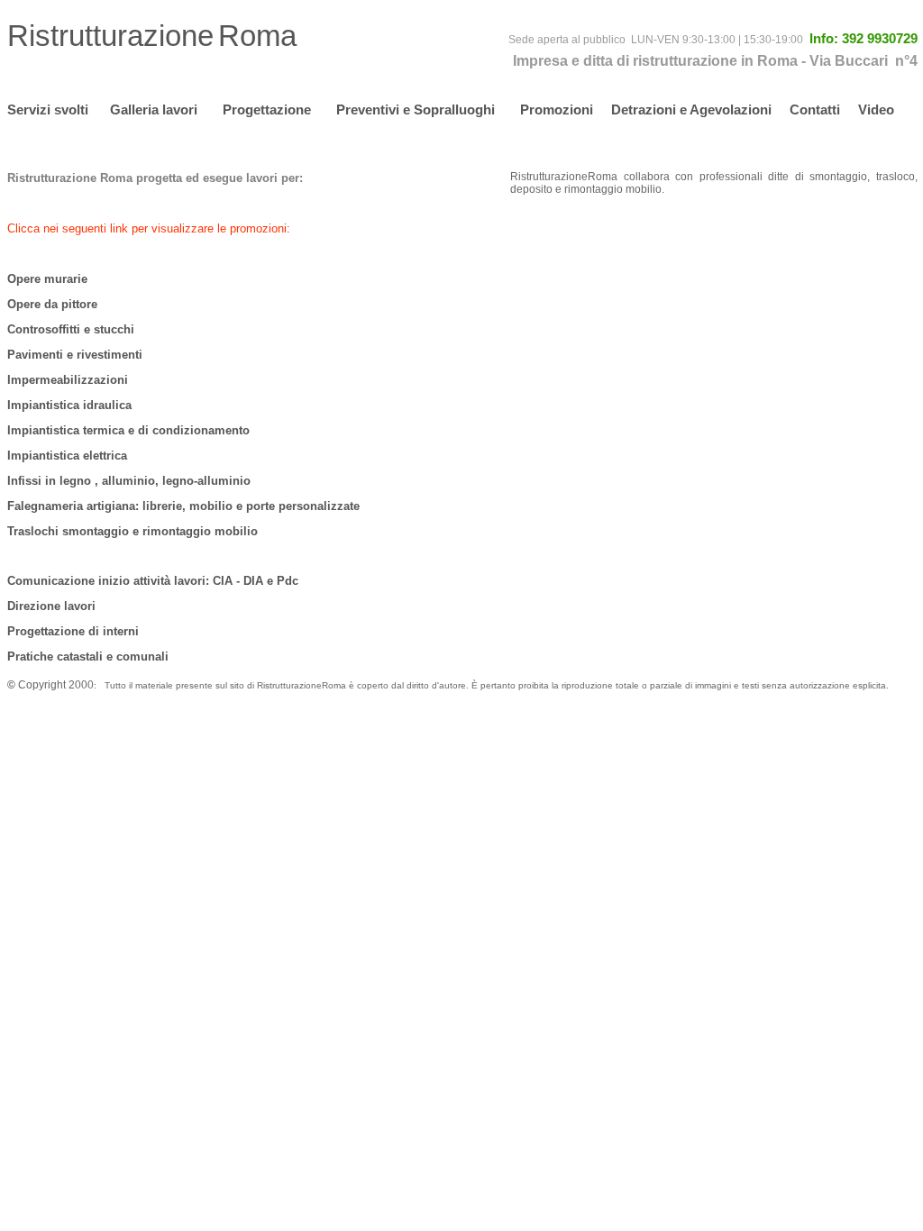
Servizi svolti (47, 109)
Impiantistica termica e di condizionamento (128, 430)
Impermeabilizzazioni (67, 380)
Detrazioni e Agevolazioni (691, 109)
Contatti (815, 109)
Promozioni (556, 109)
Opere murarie (47, 279)
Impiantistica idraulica (69, 405)
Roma (257, 35)
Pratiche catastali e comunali (88, 656)
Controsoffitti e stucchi (70, 329)
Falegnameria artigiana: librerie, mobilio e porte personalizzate (183, 506)
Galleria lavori (153, 109)
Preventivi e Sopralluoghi (415, 109)
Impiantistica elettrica (67, 455)
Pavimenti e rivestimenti (74, 354)
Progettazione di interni (73, 631)
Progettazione (269, 109)
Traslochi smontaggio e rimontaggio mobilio (132, 531)
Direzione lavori (51, 606)
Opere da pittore (52, 304)
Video (876, 109)
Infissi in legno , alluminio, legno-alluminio (129, 481)
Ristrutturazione (110, 35)
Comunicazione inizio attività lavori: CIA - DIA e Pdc (152, 581)
